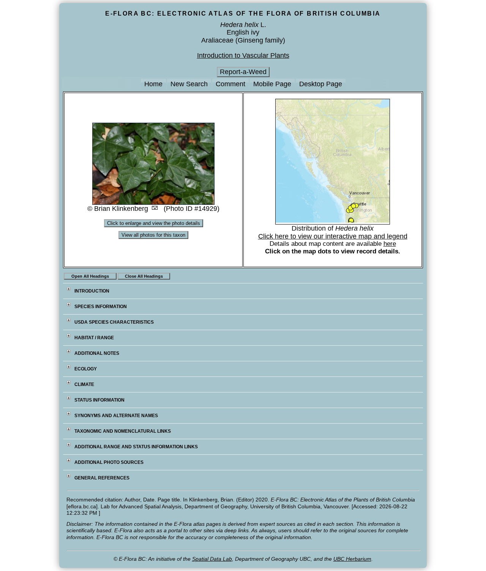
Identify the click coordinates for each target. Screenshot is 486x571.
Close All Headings (144, 276)
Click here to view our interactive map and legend (332, 236)
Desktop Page (320, 84)
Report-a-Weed (243, 72)
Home (153, 84)
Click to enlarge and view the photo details (153, 223)
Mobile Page (272, 84)
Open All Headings (90, 276)
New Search (189, 84)
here (389, 243)
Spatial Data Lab (212, 559)
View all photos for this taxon (153, 235)
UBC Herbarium (352, 559)
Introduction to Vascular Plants (243, 55)
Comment (230, 84)
